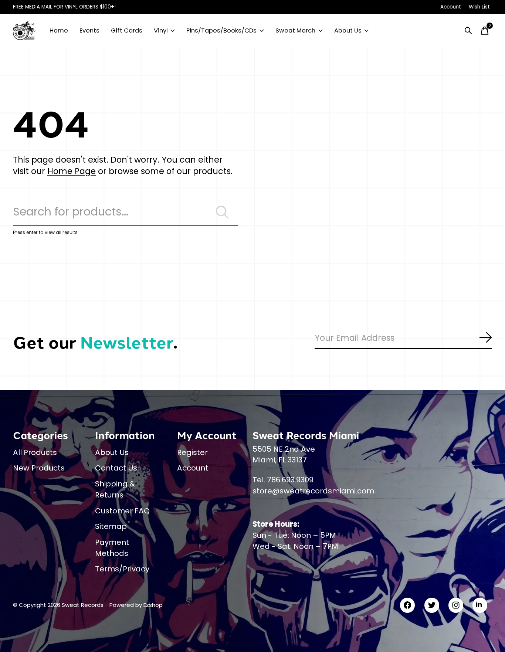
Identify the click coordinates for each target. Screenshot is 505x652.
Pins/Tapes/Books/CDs (221, 30)
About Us (348, 30)
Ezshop (153, 605)
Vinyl (161, 30)
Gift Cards (126, 30)
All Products (35, 452)
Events (89, 30)
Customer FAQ (122, 511)
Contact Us (116, 468)
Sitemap (111, 526)
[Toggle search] (468, 30)
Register (192, 452)
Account (192, 468)
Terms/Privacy (122, 569)
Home (59, 30)
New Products (39, 468)
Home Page (71, 171)
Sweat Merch (295, 30)
